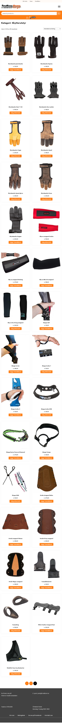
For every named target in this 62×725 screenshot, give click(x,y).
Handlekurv (37, 1)
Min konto (25, 1)
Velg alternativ (46, 70)
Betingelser (21, 715)
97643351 (10, 707)
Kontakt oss (49, 715)
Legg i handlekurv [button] (15, 70)
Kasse (31, 1)
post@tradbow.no (43, 693)
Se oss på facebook (34, 715)
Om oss (11, 715)
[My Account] (27, 17)
